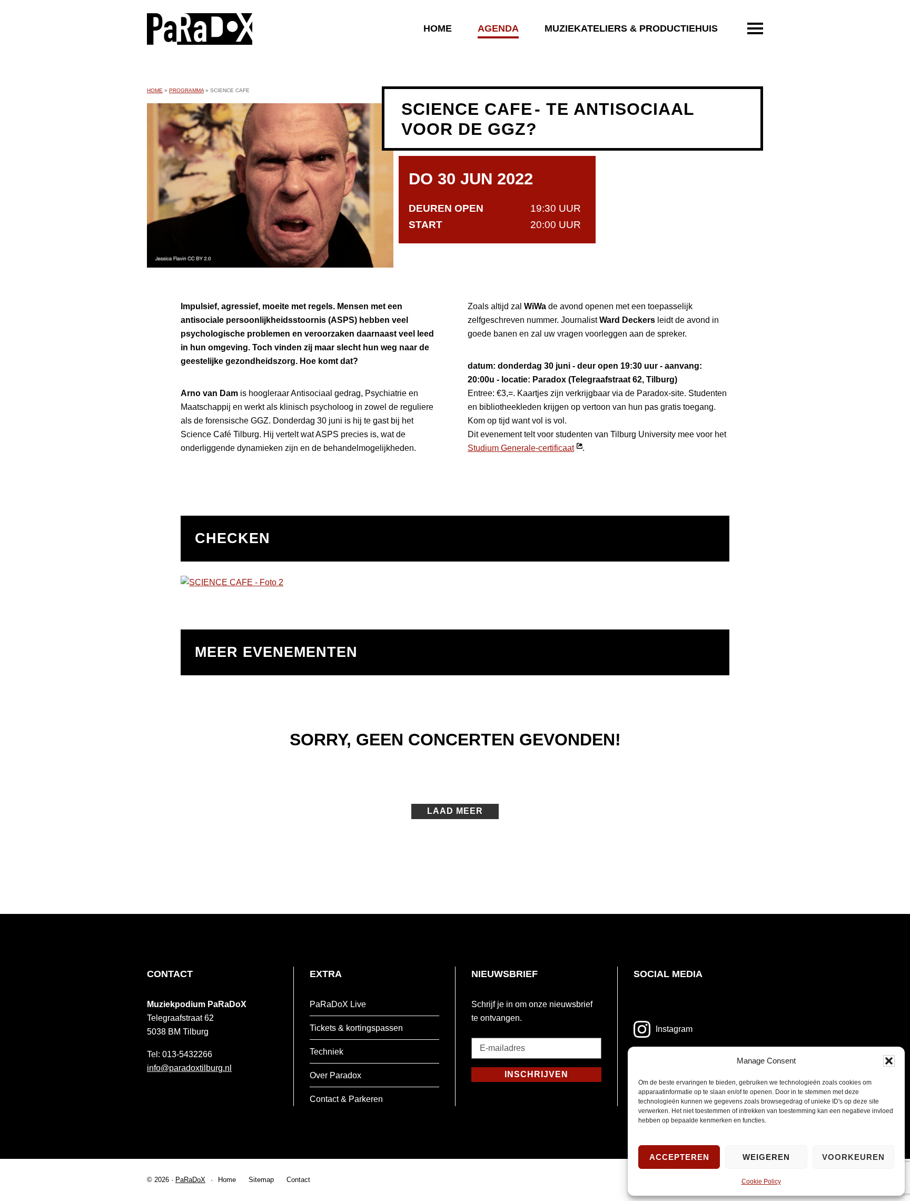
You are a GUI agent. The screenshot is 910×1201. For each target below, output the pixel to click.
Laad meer (455, 810)
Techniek (326, 1051)
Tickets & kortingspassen (356, 1027)
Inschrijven (536, 1074)
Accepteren (679, 1157)
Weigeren (766, 1157)
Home (437, 28)
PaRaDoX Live (338, 1004)
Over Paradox (335, 1075)
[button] (889, 1061)
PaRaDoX (190, 1180)
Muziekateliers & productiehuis (631, 28)
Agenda (498, 28)
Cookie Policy (761, 1181)
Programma (186, 90)
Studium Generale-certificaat (525, 448)
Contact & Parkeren (346, 1099)
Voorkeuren (853, 1157)
